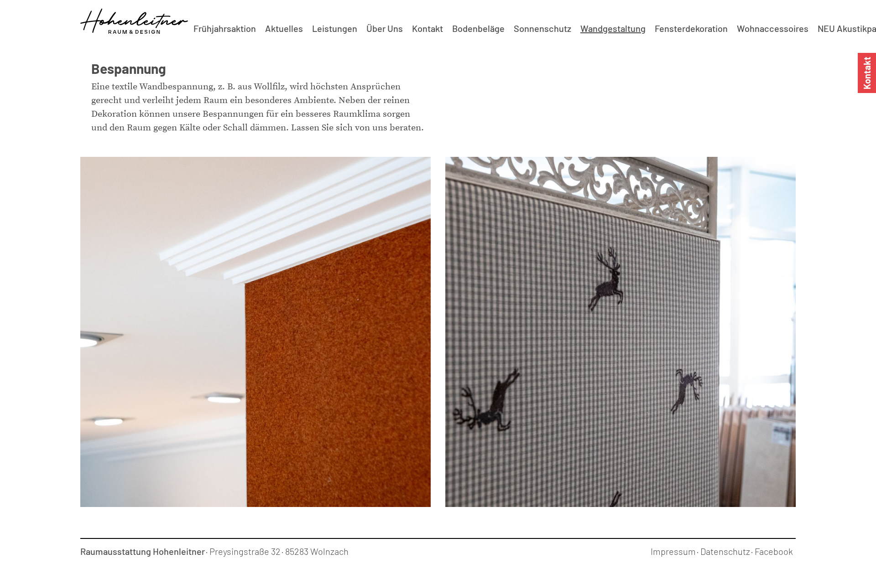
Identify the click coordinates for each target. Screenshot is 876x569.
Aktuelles (284, 28)
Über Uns (384, 28)
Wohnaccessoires (772, 28)
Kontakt (427, 28)
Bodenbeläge (478, 28)
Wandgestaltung (613, 28)
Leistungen (334, 28)
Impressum (673, 551)
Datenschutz (725, 551)
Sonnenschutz (542, 28)
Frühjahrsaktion (224, 28)
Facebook (774, 551)
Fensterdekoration (691, 28)
